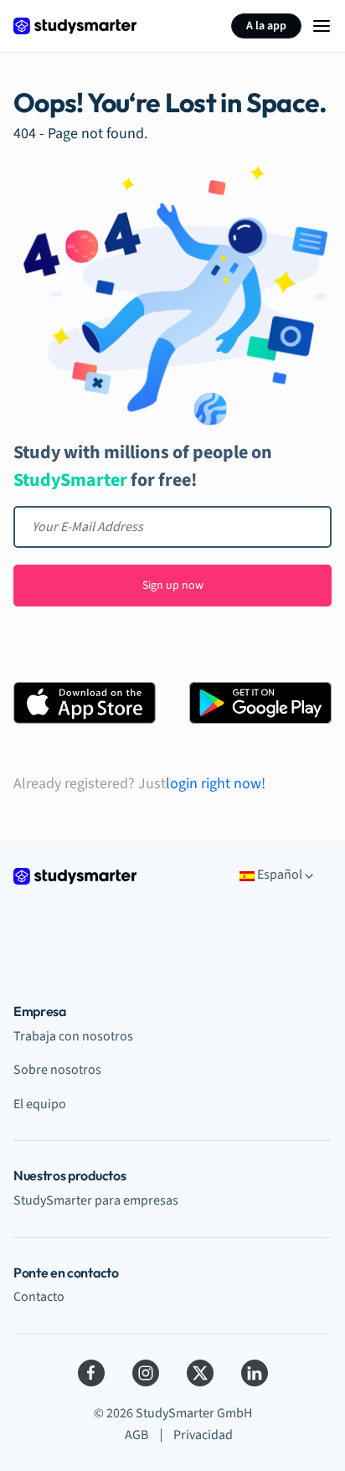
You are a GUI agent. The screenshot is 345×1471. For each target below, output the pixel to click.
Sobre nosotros (57, 1070)
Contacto (38, 1297)
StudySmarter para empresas (95, 1200)
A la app (266, 26)
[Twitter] (200, 1373)
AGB (136, 1435)
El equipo (39, 1104)
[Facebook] (91, 1373)
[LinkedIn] (254, 1373)
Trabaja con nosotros (73, 1036)
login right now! (215, 784)
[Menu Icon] (322, 26)
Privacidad (203, 1435)
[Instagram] (145, 1373)
